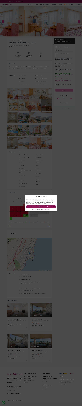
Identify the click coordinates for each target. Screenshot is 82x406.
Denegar (41, 206)
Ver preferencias (50, 206)
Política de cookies (35, 209)
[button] (55, 196)
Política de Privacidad (42, 209)
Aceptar (31, 206)
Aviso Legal (48, 209)
